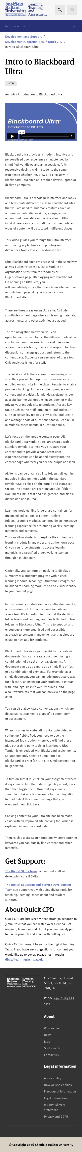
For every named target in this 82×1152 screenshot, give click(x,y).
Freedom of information (60, 1091)
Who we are (52, 1028)
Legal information (56, 1098)
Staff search (52, 1048)
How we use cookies (58, 1084)
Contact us (51, 1054)
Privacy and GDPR (56, 1116)
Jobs (47, 1041)
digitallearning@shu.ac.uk (24, 959)
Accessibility (52, 1078)
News (47, 1034)
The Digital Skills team (21, 871)
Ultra (11, 83)
